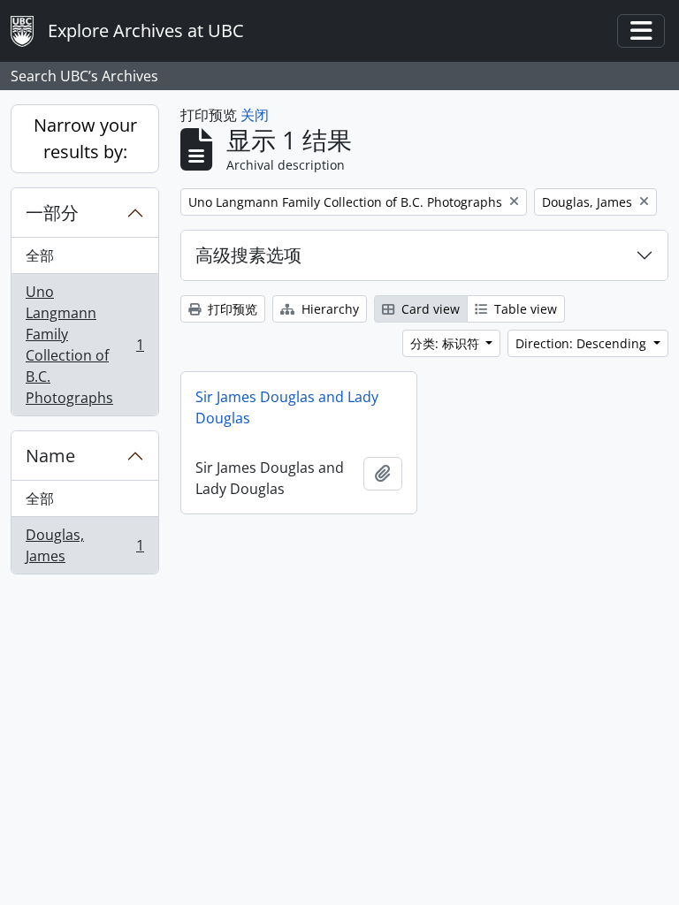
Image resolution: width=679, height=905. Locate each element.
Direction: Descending (582, 343)
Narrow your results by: (85, 138)
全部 (40, 255)
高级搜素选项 (248, 255)
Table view (524, 308)
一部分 (52, 212)
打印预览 (230, 308)
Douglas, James (84, 545)
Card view (429, 308)
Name (50, 456)
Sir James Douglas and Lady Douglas (286, 407)
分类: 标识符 (446, 343)
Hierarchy (328, 308)
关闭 (254, 115)
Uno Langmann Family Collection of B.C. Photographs (84, 344)
